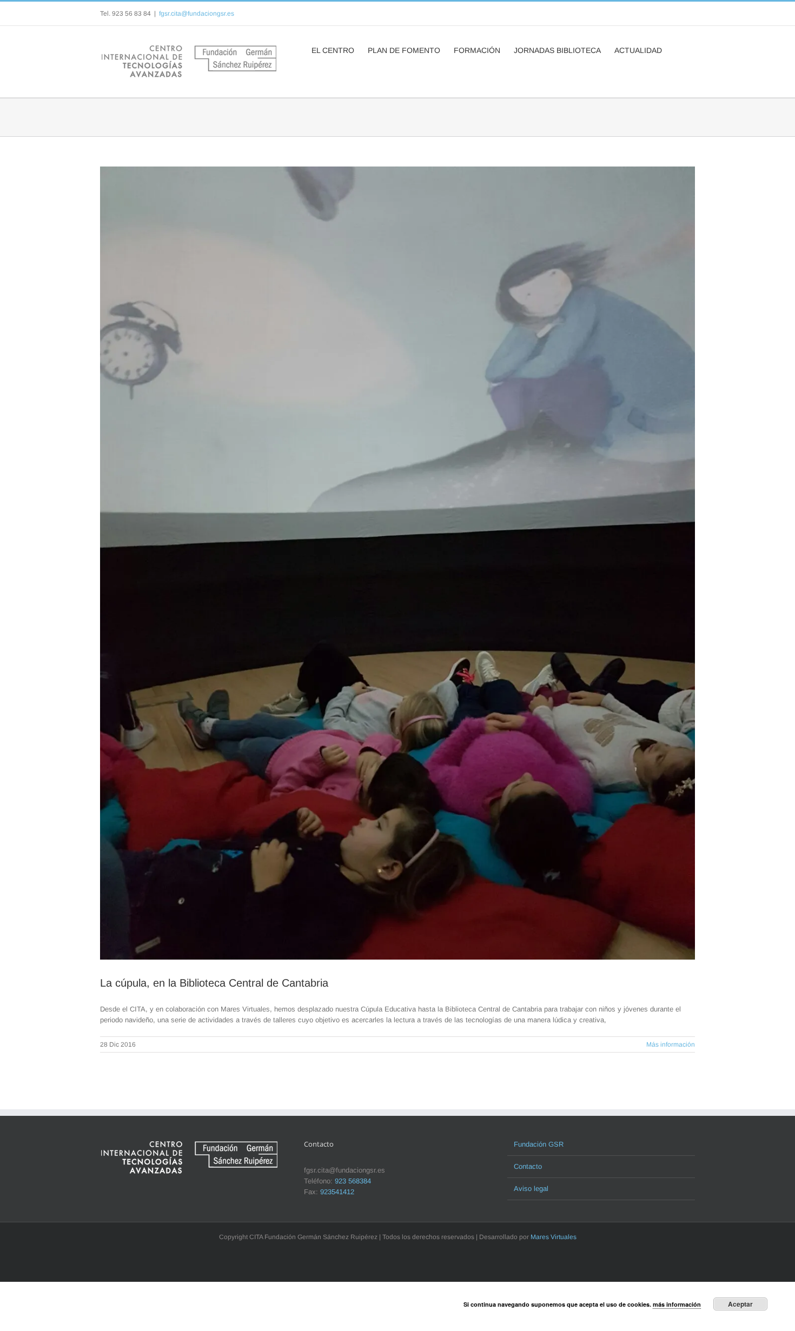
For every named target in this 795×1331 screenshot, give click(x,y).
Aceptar (740, 1304)
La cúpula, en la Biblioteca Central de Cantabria (214, 983)
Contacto (528, 1166)
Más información (670, 1044)
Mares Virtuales (554, 1237)
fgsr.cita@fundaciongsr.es (196, 13)
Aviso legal (531, 1188)
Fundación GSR (539, 1144)
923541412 (337, 1192)
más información (677, 1304)
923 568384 (353, 1181)
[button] (678, 49)
